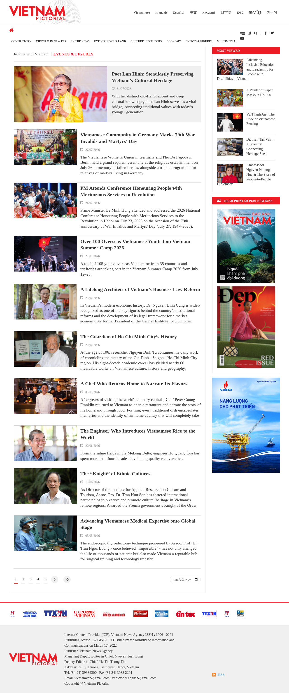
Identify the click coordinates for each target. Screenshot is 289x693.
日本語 (226, 12)
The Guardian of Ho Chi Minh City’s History (128, 336)
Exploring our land (110, 41)
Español (178, 12)
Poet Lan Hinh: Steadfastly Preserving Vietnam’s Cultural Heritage (152, 77)
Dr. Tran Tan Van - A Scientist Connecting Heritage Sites (259, 146)
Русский (208, 12)
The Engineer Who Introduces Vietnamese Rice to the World (137, 434)
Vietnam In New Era (51, 41)
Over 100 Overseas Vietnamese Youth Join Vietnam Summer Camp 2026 (135, 245)
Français (161, 12)
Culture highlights (146, 41)
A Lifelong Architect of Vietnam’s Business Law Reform (140, 289)
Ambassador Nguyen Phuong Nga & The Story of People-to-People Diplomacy (246, 174)
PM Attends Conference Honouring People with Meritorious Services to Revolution (131, 191)
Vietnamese (141, 12)
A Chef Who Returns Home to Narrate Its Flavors (133, 383)
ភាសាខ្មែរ (255, 12)
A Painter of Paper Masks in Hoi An (259, 92)
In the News (80, 41)
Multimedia (226, 41)
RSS (221, 675)
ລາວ (240, 12)
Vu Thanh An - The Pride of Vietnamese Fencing (260, 119)
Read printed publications (248, 201)
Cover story (21, 41)
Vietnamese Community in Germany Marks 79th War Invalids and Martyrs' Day (137, 138)
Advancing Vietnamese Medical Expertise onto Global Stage (137, 524)
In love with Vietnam (31, 54)
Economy (174, 41)
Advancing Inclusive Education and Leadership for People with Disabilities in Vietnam (246, 69)
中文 (193, 12)
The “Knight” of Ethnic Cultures (115, 473)
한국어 (271, 12)
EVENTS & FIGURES (199, 41)
